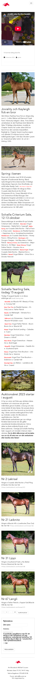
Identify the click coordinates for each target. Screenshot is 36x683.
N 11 (6, 118)
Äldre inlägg (22, 612)
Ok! (6, 643)
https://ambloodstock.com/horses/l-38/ (13, 566)
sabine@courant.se (20, 676)
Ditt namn (6, 625)
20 (15, 612)
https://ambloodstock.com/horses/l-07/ (13, 487)
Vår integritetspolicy (18, 678)
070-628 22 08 (23, 673)
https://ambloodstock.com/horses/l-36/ (22, 526)
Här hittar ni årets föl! (25, 186)
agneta (19, 57)
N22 (25, 198)
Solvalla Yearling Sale (17, 298)
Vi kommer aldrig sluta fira (12, 52)
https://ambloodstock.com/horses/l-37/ (13, 607)
